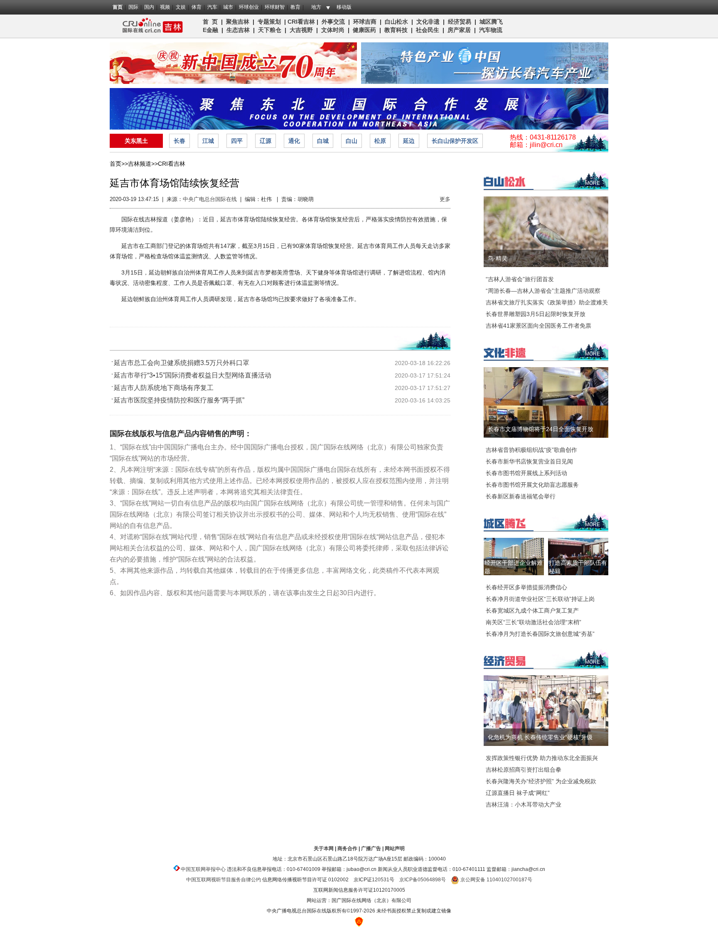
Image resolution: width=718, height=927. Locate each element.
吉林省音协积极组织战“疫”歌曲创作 (531, 449)
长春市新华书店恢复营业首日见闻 (529, 461)
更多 (445, 199)
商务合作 (347, 848)
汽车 (212, 7)
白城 (323, 140)
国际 (133, 7)
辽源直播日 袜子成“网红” (518, 793)
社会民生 (427, 30)
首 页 (210, 21)
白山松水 (396, 21)
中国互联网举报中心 (203, 869)
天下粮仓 (269, 30)
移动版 (344, 7)
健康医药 (364, 30)
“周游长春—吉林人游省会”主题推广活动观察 (543, 290)
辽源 (265, 140)
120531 (380, 880)
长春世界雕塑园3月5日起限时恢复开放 (535, 314)
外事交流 (333, 21)
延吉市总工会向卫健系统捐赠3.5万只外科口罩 (181, 362)
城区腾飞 (492, 21)
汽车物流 (490, 30)
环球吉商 (364, 21)
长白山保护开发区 (455, 140)
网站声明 (395, 848)
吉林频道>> (143, 164)
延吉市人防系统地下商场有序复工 (164, 387)
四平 (237, 140)
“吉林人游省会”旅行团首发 (520, 279)
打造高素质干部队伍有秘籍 (578, 566)
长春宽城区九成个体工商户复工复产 (532, 610)
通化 (294, 140)
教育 (295, 7)
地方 (316, 7)
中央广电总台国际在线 (210, 199)
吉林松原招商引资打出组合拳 (523, 769)
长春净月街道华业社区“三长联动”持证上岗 (540, 599)
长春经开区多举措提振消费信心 (526, 587)
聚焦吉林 (237, 21)
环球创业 (249, 7)
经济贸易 (459, 21)
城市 (228, 7)
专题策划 (269, 21)
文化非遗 (428, 21)
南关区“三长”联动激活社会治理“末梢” (533, 622)
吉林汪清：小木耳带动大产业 (523, 804)
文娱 (181, 7)
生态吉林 (238, 30)
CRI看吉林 (301, 21)
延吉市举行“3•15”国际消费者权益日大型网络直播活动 (192, 375)
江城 (208, 140)
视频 (165, 7)
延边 (409, 140)
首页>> (119, 164)
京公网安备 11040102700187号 (495, 880)
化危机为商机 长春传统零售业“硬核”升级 (540, 737)
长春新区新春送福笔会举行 (521, 496)
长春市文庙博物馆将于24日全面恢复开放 (540, 429)
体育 (197, 7)
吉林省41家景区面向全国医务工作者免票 (538, 325)
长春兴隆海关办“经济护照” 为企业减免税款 (541, 781)
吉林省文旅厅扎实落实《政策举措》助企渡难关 (547, 302)
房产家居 (459, 30)
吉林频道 (150, 26)
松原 (380, 140)
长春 (179, 140)
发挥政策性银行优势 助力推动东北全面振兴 (542, 758)
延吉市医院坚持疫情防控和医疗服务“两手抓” (179, 400)
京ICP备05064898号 (422, 880)
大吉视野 (301, 30)
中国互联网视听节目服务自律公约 (223, 880)
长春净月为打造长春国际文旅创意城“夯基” (540, 633)
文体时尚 (332, 30)
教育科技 (396, 30)
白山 (351, 140)
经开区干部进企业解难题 (513, 566)
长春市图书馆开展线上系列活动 (526, 473)
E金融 (210, 30)
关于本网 (324, 848)
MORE (592, 183)
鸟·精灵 (497, 258)
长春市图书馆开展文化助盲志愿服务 (532, 484)
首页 (118, 7)
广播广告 (371, 848)
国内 (149, 7)
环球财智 (275, 7)
